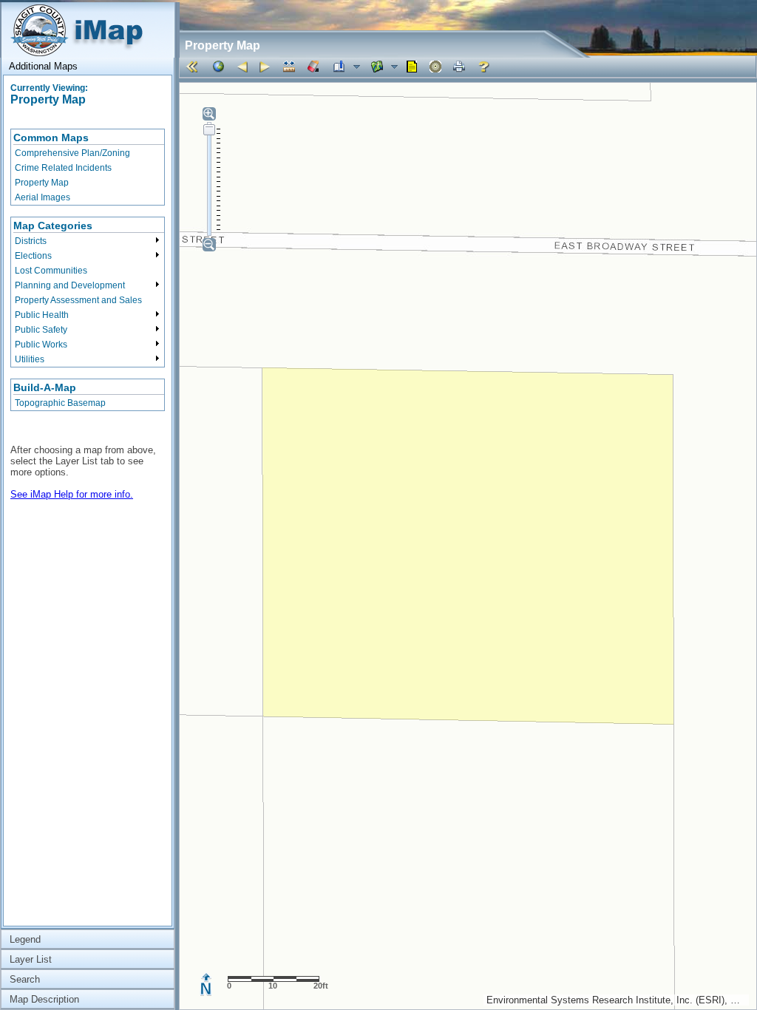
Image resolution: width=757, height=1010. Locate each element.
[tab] (88, 66)
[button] (194, 66)
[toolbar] (468, 67)
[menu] (87, 167)
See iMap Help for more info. (71, 494)
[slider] (209, 129)
